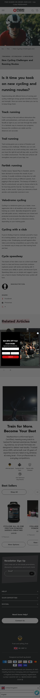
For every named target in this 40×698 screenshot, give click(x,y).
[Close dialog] (38, 333)
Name (3, 351)
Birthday (12, 351)
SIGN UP (10, 357)
